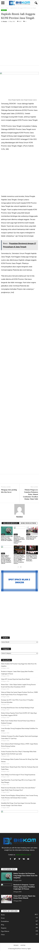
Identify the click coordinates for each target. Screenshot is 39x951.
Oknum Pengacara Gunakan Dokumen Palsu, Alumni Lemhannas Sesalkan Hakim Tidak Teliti (30, 494)
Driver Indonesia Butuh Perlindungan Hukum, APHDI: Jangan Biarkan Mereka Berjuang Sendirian (19, 745)
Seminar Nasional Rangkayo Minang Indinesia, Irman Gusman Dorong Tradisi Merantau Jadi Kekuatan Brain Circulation (19, 797)
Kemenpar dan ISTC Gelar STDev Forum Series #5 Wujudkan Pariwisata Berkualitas (31, 558)
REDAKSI (16, 945)
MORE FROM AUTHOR (28, 523)
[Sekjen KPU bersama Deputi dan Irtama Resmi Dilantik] (32, 530)
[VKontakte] (24, 859)
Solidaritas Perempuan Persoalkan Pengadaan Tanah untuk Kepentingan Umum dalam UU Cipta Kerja (19, 737)
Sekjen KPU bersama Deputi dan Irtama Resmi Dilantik (31, 538)
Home (2, 8)
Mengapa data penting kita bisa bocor (9, 491)
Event (3, 918)
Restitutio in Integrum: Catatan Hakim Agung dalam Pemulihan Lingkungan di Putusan (19, 540)
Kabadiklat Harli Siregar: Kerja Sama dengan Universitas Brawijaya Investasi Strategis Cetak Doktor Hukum (18, 804)
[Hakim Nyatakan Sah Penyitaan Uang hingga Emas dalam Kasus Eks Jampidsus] (7, 530)
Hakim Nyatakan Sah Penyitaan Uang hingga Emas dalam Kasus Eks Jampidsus (6, 538)
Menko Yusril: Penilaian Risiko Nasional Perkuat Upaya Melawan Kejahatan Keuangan (18, 722)
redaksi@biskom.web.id (23, 855)
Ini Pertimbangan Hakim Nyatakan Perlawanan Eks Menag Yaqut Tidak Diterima (19, 760)
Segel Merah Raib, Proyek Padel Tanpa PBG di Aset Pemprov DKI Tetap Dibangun (18, 781)
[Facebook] (11, 859)
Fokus (3, 934)
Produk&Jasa (5, 921)
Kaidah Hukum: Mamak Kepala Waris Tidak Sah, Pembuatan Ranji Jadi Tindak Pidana (19, 768)
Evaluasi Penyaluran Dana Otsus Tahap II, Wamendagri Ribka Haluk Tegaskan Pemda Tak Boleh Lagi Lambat (18, 753)
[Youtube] (28, 859)
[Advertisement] (19, 44)
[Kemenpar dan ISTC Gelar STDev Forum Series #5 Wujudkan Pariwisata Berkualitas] (32, 550)
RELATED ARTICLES (10, 523)
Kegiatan (3, 928)
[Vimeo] (20, 859)
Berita (7, 8)
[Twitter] (15, 859)
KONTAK (23, 945)
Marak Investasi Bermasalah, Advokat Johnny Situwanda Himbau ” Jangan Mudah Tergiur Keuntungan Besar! (18, 789)
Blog (2, 924)
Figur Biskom (5, 931)
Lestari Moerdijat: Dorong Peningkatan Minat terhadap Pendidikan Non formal (19, 730)
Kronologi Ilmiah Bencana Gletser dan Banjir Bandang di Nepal (17, 707)
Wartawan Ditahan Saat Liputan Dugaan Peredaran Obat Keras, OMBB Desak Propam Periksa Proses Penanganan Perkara (19, 559)
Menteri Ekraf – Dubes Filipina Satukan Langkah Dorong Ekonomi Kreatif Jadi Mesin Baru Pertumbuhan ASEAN (6, 559)
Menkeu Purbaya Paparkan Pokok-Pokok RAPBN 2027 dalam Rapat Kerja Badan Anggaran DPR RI (19, 714)
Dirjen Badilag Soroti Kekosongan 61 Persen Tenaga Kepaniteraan (18, 774)
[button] (35, 3)
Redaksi (5, 21)
